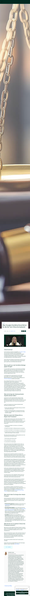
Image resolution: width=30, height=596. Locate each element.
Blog (4, 323)
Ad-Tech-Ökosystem (7, 378)
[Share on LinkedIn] (22, 331)
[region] (22, 591)
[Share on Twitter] (23, 331)
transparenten (7, 504)
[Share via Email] (25, 331)
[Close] (28, 587)
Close (22, 591)
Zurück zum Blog (8, 585)
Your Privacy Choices (22, 593)
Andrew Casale (22, 351)
